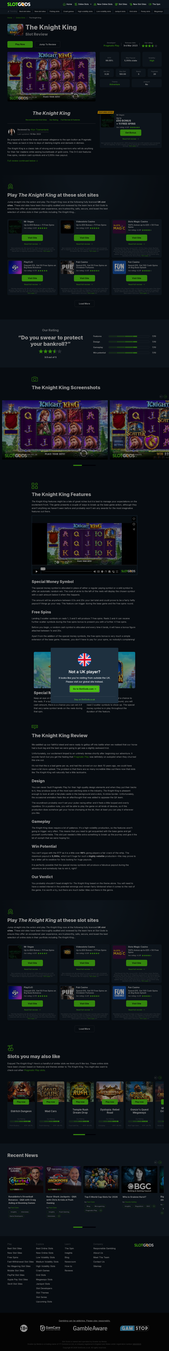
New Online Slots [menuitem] (104, 4)
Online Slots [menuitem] (83, 4)
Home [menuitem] (69, 4)
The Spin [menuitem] (156, 4)
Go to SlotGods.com (83, 689)
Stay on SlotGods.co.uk (84, 699)
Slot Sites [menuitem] (123, 4)
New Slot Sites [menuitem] (139, 4)
